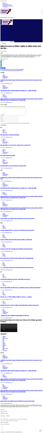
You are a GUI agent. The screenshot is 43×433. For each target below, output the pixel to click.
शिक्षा (3, 34)
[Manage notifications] (40, 430)
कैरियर (4, 35)
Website (1, 121)
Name (1, 116)
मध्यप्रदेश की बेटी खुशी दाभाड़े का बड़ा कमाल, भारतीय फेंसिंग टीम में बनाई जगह (15, 279)
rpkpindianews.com (8, 83)
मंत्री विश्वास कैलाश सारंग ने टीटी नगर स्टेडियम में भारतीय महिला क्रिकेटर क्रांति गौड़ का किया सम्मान (19, 305)
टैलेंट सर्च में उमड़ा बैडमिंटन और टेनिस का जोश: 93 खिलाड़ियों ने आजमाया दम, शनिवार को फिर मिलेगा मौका (20, 287)
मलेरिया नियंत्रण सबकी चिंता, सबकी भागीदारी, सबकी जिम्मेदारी (12, 69)
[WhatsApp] (21, 61)
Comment (2, 114)
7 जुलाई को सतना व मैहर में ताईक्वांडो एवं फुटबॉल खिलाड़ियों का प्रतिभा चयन (14, 315)
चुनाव (3, 31)
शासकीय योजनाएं (5, 38)
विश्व (3, 27)
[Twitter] (21, 64)
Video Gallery (5, 3)
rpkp (5, 51)
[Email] (21, 66)
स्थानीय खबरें (5, 30)
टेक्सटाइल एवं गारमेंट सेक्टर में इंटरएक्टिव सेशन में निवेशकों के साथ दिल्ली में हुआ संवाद (16, 249)
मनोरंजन (4, 36)
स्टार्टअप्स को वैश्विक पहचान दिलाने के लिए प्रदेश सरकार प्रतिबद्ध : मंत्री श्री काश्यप (16, 239)
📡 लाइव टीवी (5, 6)
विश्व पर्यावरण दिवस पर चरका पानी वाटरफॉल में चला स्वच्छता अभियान (13, 165)
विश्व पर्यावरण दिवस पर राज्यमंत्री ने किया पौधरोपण (9, 135)
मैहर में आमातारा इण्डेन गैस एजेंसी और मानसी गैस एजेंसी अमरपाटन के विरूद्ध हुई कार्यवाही (16, 258)
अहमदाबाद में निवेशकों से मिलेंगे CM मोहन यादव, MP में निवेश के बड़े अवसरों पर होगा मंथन (17, 230)
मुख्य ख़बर (4, 43)
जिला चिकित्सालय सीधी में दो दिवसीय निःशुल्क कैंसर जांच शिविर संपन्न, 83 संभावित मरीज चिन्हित (18, 90)
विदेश (3, 346)
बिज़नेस (4, 37)
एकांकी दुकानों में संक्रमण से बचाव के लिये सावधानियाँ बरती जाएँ (11, 70)
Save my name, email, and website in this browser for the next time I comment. (16, 123)
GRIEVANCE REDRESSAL (8, 5)
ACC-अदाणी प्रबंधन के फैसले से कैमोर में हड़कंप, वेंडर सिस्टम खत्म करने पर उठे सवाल (16, 267)
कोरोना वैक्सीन (5, 32)
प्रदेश (4, 29)
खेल (3, 33)
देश (3, 28)
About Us (4, 2)
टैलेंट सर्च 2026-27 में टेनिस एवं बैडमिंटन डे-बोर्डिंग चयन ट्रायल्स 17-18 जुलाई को (16, 297)
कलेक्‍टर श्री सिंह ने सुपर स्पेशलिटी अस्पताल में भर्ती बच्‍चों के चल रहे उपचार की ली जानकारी (17, 218)
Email (1, 118)
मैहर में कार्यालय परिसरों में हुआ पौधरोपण (7, 155)
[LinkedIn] (21, 65)
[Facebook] (21, 62)
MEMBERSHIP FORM (7, 4)
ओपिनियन (4, 39)
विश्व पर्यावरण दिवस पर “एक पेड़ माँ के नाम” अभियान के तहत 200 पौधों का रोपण (15, 145)
